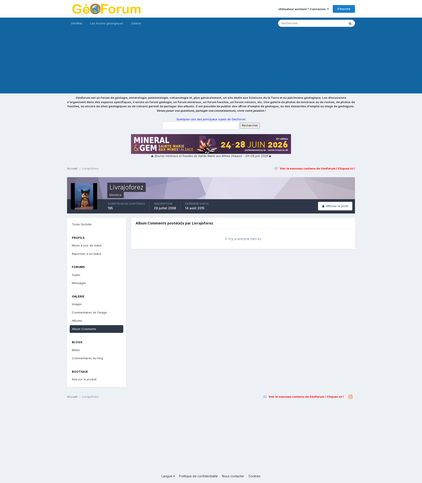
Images (77, 304)
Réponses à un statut (86, 253)
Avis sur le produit (84, 379)
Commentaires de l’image (89, 312)
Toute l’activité (82, 224)
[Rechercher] (350, 23)
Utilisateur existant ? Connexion (302, 9)
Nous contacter (233, 476)
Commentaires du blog (87, 358)
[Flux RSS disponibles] (350, 397)
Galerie (136, 23)
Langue (167, 476)
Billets (76, 350)
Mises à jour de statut (325, 23)
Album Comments (84, 329)
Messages (79, 283)
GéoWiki (76, 23)
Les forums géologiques (106, 23)
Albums (77, 320)
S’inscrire (343, 9)
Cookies (254, 476)
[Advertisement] (211, 62)
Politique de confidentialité (198, 476)
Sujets (76, 275)
